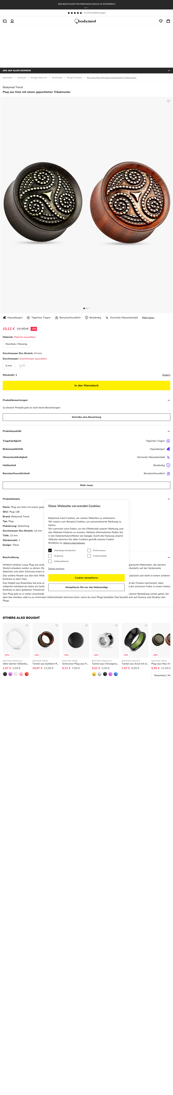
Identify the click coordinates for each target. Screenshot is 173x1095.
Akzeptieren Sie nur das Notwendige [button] (86, 587)
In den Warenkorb (86, 385)
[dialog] (86, 547)
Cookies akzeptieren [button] (86, 577)
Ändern (166, 375)
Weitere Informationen (74, 543)
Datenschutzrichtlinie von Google (73, 535)
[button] (86, 7)
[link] (16, 344)
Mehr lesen (148, 317)
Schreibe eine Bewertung (86, 417)
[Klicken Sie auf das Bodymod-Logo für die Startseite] (86, 21)
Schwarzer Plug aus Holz (75, 663)
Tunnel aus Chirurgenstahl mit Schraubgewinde (105, 663)
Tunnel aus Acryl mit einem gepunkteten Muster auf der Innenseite (135, 663)
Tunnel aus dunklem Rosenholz (45, 663)
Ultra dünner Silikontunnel (16, 663)
